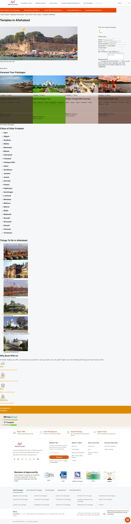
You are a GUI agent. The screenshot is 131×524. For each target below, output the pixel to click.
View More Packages (7, 124)
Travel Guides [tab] (49, 490)
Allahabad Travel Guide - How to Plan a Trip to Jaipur (25, 14)
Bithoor (6, 151)
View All (101, 504)
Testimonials (75, 449)
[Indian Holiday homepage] (20, 445)
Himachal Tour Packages (84, 496)
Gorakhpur (8, 170)
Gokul (6, 166)
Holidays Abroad (40, 3)
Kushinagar (8, 192)
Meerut (6, 207)
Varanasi (7, 229)
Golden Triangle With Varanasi (78, 99)
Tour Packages (87, 3)
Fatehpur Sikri (9, 162)
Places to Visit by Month (93, 453)
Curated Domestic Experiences (70, 3)
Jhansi (6, 177)
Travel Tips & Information (52, 10)
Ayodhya (7, 140)
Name (100, 40)
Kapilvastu (8, 188)
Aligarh (7, 136)
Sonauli (7, 225)
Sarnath (7, 218)
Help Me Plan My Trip (7, 61)
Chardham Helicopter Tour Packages (85, 500)
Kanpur (7, 185)
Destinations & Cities (31, 10)
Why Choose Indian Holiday (77, 456)
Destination (102, 46)
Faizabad (7, 159)
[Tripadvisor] (18, 459)
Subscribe (59, 457)
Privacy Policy (113, 61)
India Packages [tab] (18, 490)
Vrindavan (8, 233)
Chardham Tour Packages (63, 499)
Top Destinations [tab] (75, 490)
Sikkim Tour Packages (105, 499)
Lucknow (7, 196)
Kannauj (7, 181)
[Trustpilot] (14, 459)
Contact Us (91, 446)
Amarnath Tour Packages (41, 499)
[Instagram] (22, 459)
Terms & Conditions (110, 446)
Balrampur (8, 147)
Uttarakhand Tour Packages (107, 496)
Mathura (7, 203)
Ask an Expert (5, 116)
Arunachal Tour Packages (20, 499)
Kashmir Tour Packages (63, 496)
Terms (65, 460)
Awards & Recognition (78, 452)
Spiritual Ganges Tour (42, 99)
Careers (74, 460)
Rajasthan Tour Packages (20, 496)
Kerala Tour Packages (40, 496)
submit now (102, 66)
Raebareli (7, 214)
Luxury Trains (53, 3)
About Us (74, 446)
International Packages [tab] (34, 490)
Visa (89, 449)
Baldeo (6, 144)
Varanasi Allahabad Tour (10, 99)
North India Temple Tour (108, 99)
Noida (6, 211)
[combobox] (103, 3)
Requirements (102, 59)
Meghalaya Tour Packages (85, 504)
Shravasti (7, 222)
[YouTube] (37, 459)
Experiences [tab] (62, 490)
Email (100, 42)
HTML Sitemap (109, 449)
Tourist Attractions (73, 10)
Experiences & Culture (93, 10)
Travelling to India (26, 3)
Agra (6, 133)
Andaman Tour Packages (63, 504)
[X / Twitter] (30, 459)
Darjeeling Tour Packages (41, 504)
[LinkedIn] (34, 459)
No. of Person (103, 52)
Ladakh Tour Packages (19, 504)
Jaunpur (7, 173)
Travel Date (102, 47)
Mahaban (7, 199)
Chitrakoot (8, 155)
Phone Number (103, 44)
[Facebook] (26, 459)
